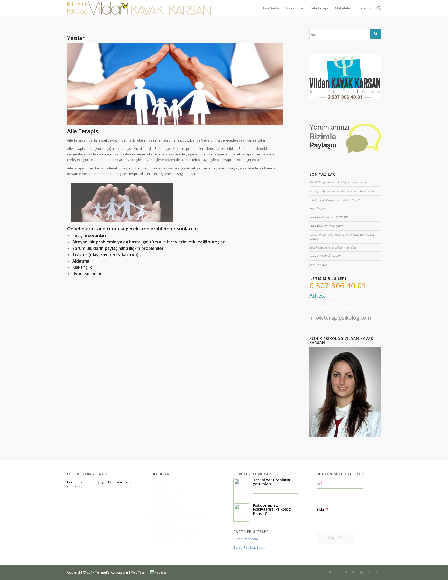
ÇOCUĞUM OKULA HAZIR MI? (328, 217)
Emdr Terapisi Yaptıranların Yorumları (179, 514)
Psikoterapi (159, 541)
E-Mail (322, 509)
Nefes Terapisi (317, 208)
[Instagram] (361, 572)
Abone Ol (157, 480)
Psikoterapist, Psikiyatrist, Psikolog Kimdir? (272, 509)
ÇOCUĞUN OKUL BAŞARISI (327, 226)
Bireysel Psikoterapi (166, 491)
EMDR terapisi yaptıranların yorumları (332, 247)
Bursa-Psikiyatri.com (249, 547)
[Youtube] (377, 572)
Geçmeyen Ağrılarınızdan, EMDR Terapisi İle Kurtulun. (342, 191)
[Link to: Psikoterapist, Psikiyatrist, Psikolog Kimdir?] (241, 512)
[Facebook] (338, 572)
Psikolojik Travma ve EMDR (171, 536)
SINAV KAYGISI (319, 265)
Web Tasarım (140, 572)
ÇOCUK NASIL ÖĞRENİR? (325, 256)
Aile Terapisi (83, 131)
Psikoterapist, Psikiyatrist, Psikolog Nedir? (334, 200)
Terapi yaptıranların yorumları (271, 481)
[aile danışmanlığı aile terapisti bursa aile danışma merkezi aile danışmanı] (175, 84)
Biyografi (157, 497)
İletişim (155, 525)
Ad (320, 483)
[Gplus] (354, 572)
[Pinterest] (369, 572)
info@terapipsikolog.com (340, 317)
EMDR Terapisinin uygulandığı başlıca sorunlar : (339, 182)
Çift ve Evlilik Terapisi (166, 508)
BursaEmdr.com (245, 538)
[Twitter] (330, 572)
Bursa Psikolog (162, 502)
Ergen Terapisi (161, 519)
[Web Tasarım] (163, 572)
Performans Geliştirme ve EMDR (175, 530)
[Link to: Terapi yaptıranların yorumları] (241, 490)
